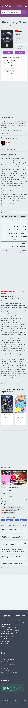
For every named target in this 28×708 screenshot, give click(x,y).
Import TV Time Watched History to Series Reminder (8, 658)
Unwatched (9, 252)
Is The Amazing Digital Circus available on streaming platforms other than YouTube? (13, 550)
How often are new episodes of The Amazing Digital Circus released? (11, 537)
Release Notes (4, 668)
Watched (3, 252)
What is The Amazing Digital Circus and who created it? (12, 530)
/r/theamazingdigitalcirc (10, 510)
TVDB (3, 507)
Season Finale (11, 65)
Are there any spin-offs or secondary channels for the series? (12, 557)
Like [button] (22, 520)
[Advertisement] (14, 99)
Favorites (17, 620)
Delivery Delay (9, 73)
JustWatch (13, 149)
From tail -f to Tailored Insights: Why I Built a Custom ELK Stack (9, 671)
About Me (17, 632)
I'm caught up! (18, 48)
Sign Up (20, 52)
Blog (16, 627)
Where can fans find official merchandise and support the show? (13, 543)
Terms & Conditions (6, 702)
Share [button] (8, 520)
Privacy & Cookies (5, 700)
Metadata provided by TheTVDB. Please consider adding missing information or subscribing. (15, 688)
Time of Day (8, 78)
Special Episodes (11, 68)
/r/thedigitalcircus (8, 512)
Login (19, 6)
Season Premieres (19, 625)
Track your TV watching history (9, 662)
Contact (17, 630)
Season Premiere (11, 60)
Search (24, 12)
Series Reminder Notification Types (8, 665)
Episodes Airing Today (20, 623)
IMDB (19, 507)
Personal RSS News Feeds (7, 675)
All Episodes (10, 63)
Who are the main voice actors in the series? (12, 563)
